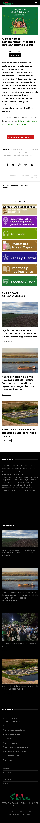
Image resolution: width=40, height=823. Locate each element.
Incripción (27, 815)
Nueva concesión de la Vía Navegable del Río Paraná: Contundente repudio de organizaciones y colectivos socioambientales (18, 383)
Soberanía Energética (15, 730)
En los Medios (8, 779)
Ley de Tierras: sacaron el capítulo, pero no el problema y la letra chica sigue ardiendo (19, 333)
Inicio (5, 715)
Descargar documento (20, 137)
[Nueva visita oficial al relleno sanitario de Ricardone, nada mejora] (20, 413)
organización (7, 155)
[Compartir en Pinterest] (25, 164)
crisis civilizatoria (17, 149)
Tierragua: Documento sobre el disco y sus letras (21, 176)
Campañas (7, 768)
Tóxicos (8, 739)
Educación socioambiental (17, 747)
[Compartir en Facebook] (7, 164)
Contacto (7, 783)
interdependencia (21, 152)
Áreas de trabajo (10, 718)
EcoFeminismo (15, 55)
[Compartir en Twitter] (13, 164)
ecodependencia (31, 149)
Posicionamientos (10, 765)
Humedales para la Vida (15, 751)
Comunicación (14, 815)
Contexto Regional (13, 756)
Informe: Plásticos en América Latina (15, 187)
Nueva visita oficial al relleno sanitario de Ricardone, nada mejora (19, 432)
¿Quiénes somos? (12, 721)
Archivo (8, 760)
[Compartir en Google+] (19, 164)
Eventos (6, 776)
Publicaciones (8, 772)
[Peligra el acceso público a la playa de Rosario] (20, 627)
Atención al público (23, 812)
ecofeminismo (8, 152)
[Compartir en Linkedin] (31, 164)
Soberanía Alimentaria (15, 734)
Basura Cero (10, 726)
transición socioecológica (23, 155)
